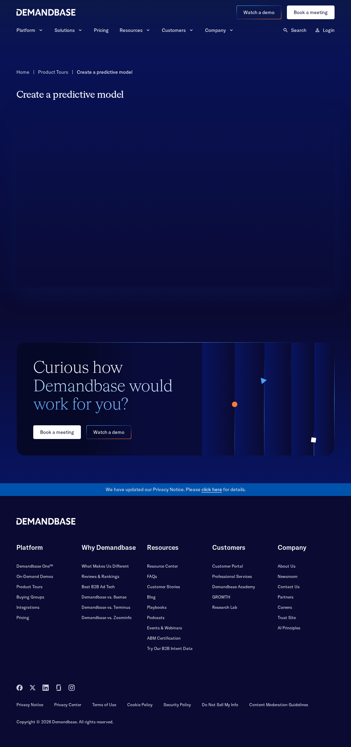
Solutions (65, 30)
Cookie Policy (140, 704)
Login (329, 30)
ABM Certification (164, 638)
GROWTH (221, 597)
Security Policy (177, 704)
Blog (151, 597)
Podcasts (156, 617)
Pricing (101, 30)
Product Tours (53, 72)
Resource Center (162, 566)
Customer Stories (163, 586)
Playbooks (157, 607)
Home (22, 72)
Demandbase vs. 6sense (104, 597)
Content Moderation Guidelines (278, 704)
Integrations (27, 607)
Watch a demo (259, 12)
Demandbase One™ (34, 566)
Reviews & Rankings (100, 576)
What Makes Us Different (105, 566)
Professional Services (232, 576)
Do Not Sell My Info (220, 704)
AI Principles (289, 627)
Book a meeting (311, 12)
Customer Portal (227, 566)
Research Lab (224, 607)
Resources (131, 30)
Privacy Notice (29, 704)
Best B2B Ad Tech (98, 586)
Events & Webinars (164, 627)
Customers (174, 30)
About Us (286, 566)
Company (215, 30)
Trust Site (287, 617)
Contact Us (289, 586)
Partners (285, 597)
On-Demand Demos (34, 576)
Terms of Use (104, 704)
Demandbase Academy (233, 586)
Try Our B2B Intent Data (170, 648)
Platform (25, 30)
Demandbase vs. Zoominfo (107, 617)
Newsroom (288, 576)
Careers (285, 607)
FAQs (152, 576)
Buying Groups (30, 597)
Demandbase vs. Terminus (106, 607)
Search (298, 30)
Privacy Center (67, 704)
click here (212, 489)
